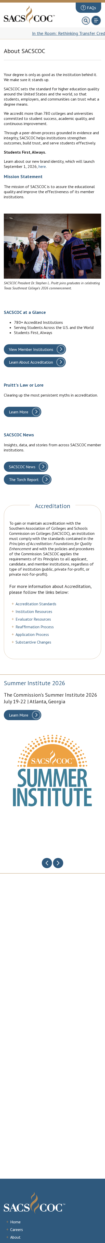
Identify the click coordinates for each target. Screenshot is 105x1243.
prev (47, 863)
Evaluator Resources (33, 619)
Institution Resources (34, 611)
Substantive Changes (33, 642)
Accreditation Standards (36, 603)
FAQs (91, 7)
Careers (16, 1229)
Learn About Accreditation (31, 362)
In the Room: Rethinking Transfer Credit (55, 33)
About (15, 1237)
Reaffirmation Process (35, 626)
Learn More (18, 411)
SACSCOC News (22, 466)
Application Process (32, 634)
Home (15, 1221)
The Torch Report (24, 479)
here (42, 166)
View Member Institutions (31, 349)
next (58, 863)
